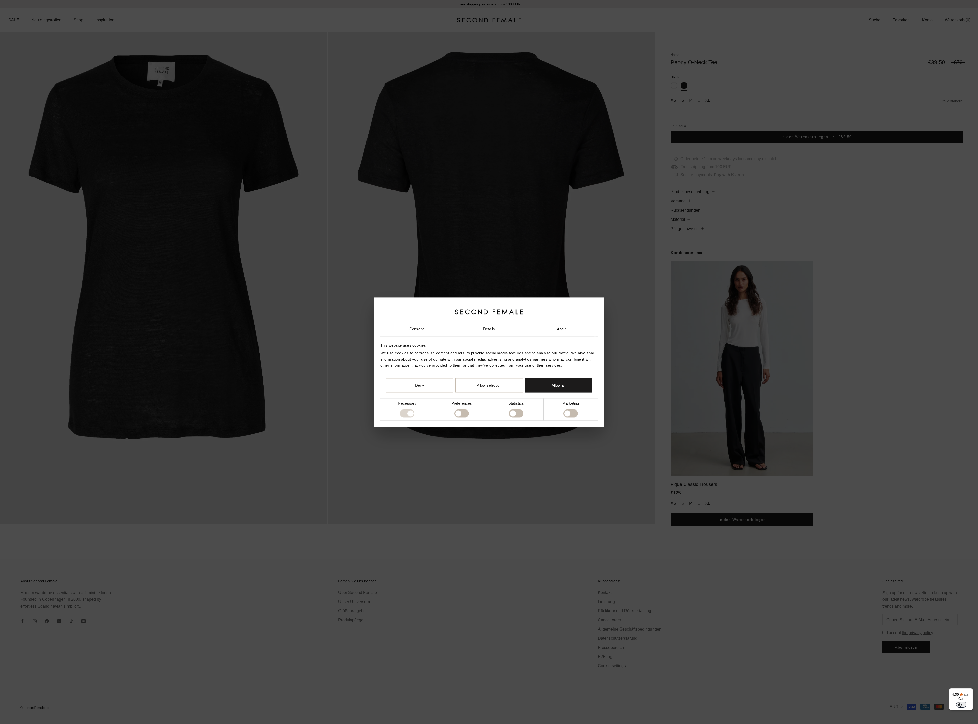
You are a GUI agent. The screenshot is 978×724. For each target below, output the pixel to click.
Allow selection (489, 385)
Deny (419, 385)
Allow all (558, 385)
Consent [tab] (416, 329)
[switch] (461, 413)
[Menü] (970, 691)
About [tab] (562, 329)
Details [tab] (489, 329)
